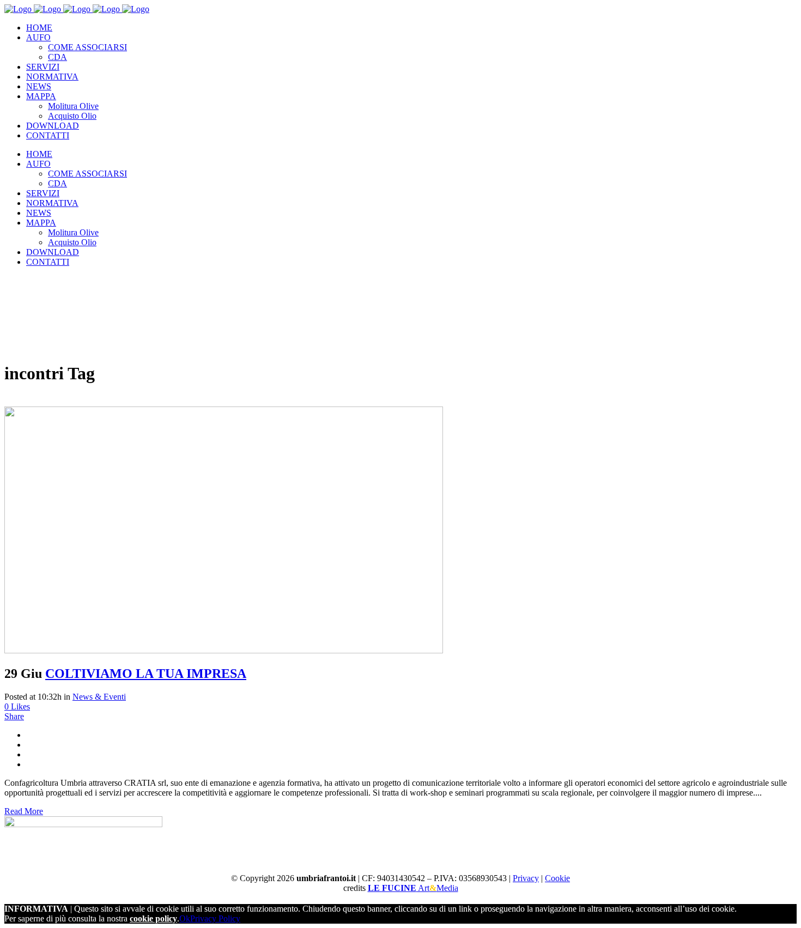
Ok (184, 918)
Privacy (526, 878)
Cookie (557, 878)
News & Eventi (99, 696)
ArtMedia (413, 888)
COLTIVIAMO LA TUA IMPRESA (145, 673)
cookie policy (153, 918)
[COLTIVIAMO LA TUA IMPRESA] (223, 650)
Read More (23, 811)
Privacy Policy (215, 918)
